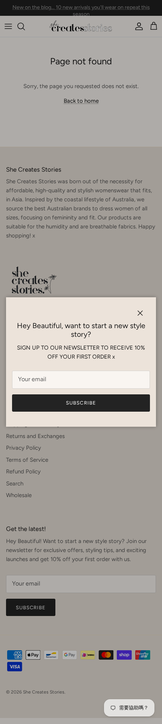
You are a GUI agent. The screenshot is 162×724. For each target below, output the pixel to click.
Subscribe (81, 403)
